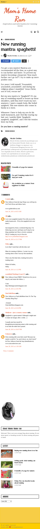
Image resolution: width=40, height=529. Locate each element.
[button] (4, 2)
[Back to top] (35, 524)
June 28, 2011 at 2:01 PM (13, 289)
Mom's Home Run (20, 14)
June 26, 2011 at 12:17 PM (13, 239)
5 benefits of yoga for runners (24, 471)
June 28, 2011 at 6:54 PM (13, 308)
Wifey (7, 244)
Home (3, 2)
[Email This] (24, 61)
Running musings (10, 39)
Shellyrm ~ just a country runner (16, 312)
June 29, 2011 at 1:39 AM (13, 346)
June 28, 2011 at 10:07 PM (13, 329)
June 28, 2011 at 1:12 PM (13, 269)
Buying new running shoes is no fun (26, 450)
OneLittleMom (10, 293)
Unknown (8, 334)
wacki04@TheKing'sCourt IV (15, 274)
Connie (7, 199)
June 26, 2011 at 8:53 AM (13, 211)
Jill (6, 216)
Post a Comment (8, 351)
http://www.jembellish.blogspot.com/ (16, 236)
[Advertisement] (20, 377)
